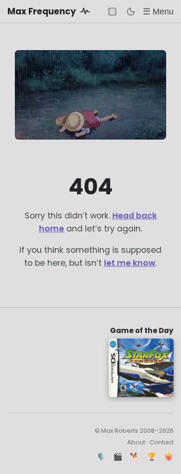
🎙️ (101, 456)
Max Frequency (42, 11)
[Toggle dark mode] (130, 11)
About (136, 442)
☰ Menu (158, 11)
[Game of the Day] (112, 11)
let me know (129, 263)
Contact (161, 442)
